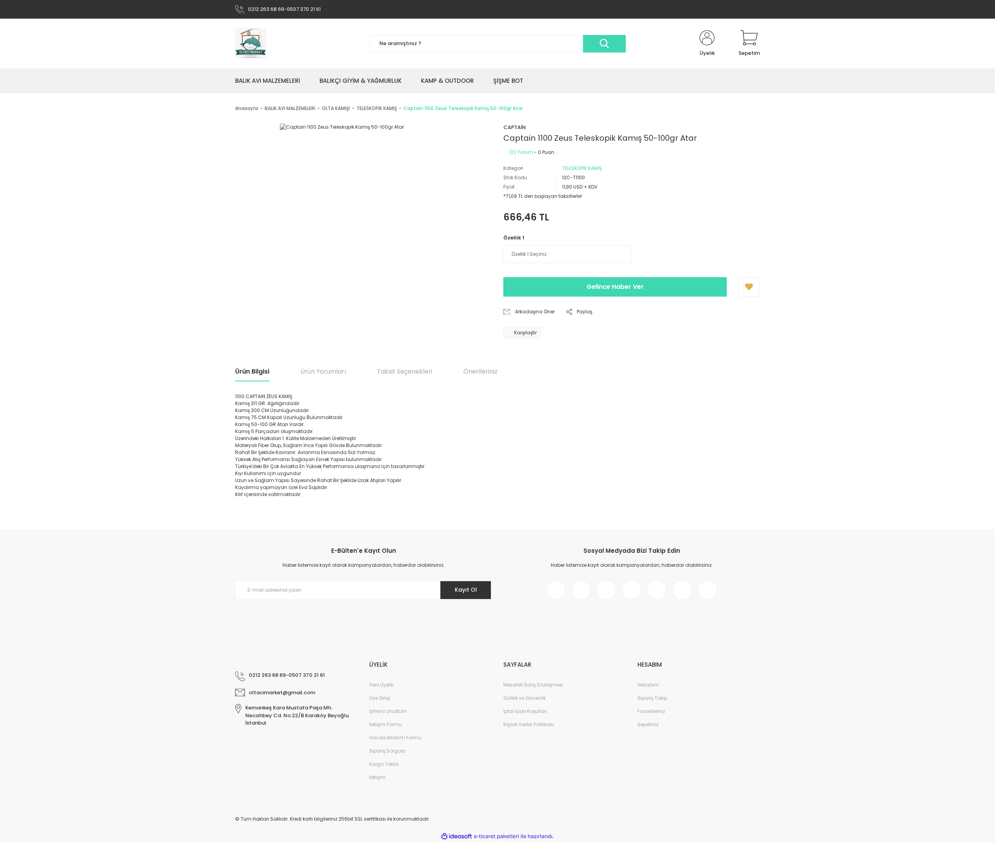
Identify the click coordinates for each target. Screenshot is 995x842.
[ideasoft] (456, 836)
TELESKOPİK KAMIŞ (582, 168)
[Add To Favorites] (749, 287)
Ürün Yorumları (323, 371)
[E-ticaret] (496, 836)
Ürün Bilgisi (252, 371)
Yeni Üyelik (381, 684)
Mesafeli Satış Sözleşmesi (533, 684)
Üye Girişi (379, 698)
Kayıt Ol (466, 590)
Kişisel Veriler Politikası (528, 724)
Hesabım (648, 684)
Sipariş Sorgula (387, 751)
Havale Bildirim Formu (395, 737)
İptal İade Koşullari (525, 711)
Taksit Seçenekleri (404, 371)
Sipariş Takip (652, 698)
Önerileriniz (480, 371)
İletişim (377, 777)
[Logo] (250, 43)
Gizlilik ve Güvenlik (524, 698)
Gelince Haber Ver (615, 286)
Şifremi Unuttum (388, 711)
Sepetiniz (647, 724)
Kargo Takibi (384, 764)
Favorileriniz (651, 711)
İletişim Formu (385, 724)
